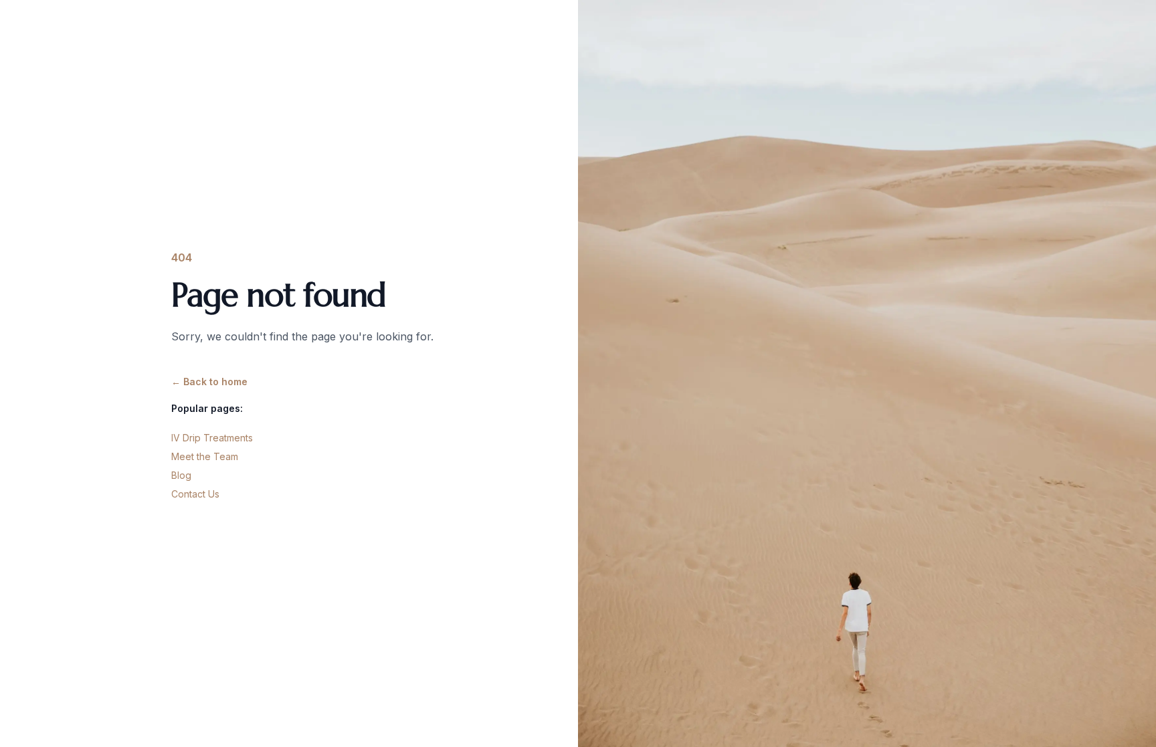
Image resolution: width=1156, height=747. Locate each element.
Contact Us (195, 494)
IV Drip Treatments (212, 437)
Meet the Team (204, 456)
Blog (181, 475)
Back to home (209, 381)
